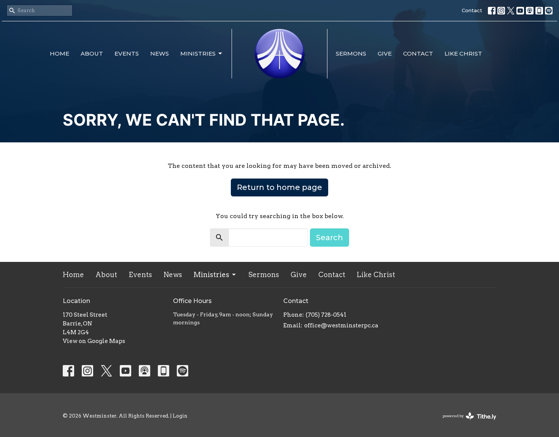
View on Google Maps (94, 341)
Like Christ (463, 53)
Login (180, 416)
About (92, 53)
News (159, 53)
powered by (465, 422)
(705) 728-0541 (326, 314)
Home (59, 53)
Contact (472, 10)
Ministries (198, 53)
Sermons (351, 53)
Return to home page (279, 187)
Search (329, 237)
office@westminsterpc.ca (341, 325)
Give (385, 53)
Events (126, 53)
